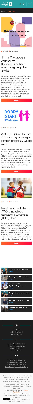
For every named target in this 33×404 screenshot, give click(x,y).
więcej (16, 100)
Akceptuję (6, 399)
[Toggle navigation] (29, 4)
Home (3, 11)
